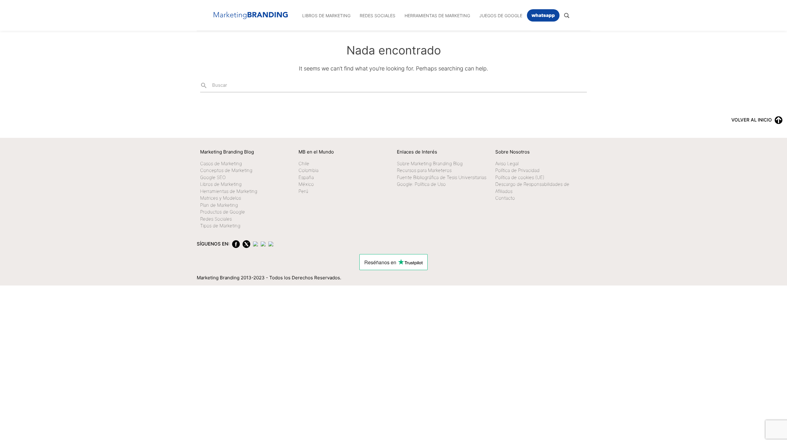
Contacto (505, 198)
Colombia (308, 170)
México (306, 184)
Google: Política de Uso (421, 184)
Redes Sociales (216, 219)
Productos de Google (222, 212)
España (306, 177)
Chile (304, 163)
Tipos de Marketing (220, 226)
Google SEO (213, 177)
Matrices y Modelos (220, 198)
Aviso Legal (507, 163)
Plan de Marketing (219, 205)
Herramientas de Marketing (228, 191)
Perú (303, 191)
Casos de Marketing (221, 163)
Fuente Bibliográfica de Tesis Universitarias (441, 177)
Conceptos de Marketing (226, 170)
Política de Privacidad (517, 170)
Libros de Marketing (221, 184)
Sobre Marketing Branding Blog (430, 163)
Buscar (213, 85)
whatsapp (543, 15)
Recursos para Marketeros (424, 170)
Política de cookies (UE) (519, 177)
